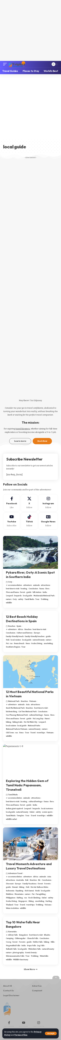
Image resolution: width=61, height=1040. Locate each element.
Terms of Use (20, 1035)
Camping (10, 938)
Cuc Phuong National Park (17, 715)
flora (47, 589)
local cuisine (16, 640)
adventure (27, 585)
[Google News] (48, 521)
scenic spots (47, 812)
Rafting (20, 898)
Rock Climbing (34, 898)
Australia (20, 880)
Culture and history (24, 633)
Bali (26, 880)
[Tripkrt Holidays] (16, 64)
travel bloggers (22, 429)
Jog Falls (40, 946)
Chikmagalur (20, 938)
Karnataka (12, 932)
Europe (37, 633)
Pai (7, 643)
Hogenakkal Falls (13, 946)
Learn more (20, 441)
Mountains (19, 894)
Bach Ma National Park (15, 708)
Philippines (10, 898)
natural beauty (39, 640)
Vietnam (32, 701)
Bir (39, 880)
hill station (37, 592)
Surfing (49, 901)
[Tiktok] (29, 521)
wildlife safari (11, 819)
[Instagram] (48, 503)
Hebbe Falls (38, 942)
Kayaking (19, 891)
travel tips (41, 733)
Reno (28, 643)
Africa (20, 629)
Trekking (44, 599)
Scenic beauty (31, 953)
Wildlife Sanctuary (20, 960)
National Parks (34, 726)
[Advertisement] (30, 30)
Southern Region (13, 647)
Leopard (9, 596)
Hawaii (15, 887)
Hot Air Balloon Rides (39, 887)
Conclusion (33, 589)
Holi (7, 640)
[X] (29, 503)
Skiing (31, 901)
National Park (13, 701)
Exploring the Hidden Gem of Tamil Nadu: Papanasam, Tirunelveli (27, 785)
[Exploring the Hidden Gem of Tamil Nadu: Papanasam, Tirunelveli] (30, 760)
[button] (51, 1033)
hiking (8, 722)
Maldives (9, 894)
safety (20, 599)
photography (18, 953)
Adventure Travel (15, 873)
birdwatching (11, 712)
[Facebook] (11, 503)
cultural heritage (36, 715)
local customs (47, 809)
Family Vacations (29, 884)
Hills (52, 942)
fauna (41, 589)
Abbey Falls (13, 935)
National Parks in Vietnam (16, 729)
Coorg (8, 942)
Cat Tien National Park (27, 712)
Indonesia (10, 891)
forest (22, 592)
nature (8, 599)
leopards (18, 596)
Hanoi (47, 719)
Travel (33, 733)
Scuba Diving (36, 643)
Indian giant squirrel (14, 809)
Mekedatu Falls (34, 949)
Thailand (9, 905)
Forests (47, 884)
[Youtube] (11, 521)
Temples (20, 816)
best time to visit (12, 589)
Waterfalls (44, 956)
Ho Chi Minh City (30, 722)
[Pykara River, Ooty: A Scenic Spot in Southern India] (30, 552)
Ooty (10, 582)
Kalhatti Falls (11, 949)
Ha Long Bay (38, 719)
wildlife (9, 603)
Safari (32, 812)
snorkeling (48, 643)
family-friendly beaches (34, 636)
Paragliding (41, 894)
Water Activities (12, 908)
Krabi (37, 891)
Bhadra (47, 935)
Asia (28, 705)
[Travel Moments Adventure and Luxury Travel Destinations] (30, 843)
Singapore (22, 901)
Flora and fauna (12, 592)
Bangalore (23, 935)
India (45, 592)
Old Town (10, 733)
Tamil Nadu (29, 599)
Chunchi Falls (32, 938)
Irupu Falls (31, 946)
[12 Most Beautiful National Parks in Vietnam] (30, 671)
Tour (37, 599)
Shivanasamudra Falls (15, 956)
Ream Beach (19, 643)
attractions (45, 585)
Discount (10, 884)
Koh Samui (29, 891)
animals (36, 585)
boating (24, 589)
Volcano (48, 905)
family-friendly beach (15, 636)
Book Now (42, 441)
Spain (19, 626)
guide (28, 592)
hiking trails (17, 722)
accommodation (15, 585)
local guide (27, 596)
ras (11, 643)
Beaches (11, 626)
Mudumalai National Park (43, 596)
